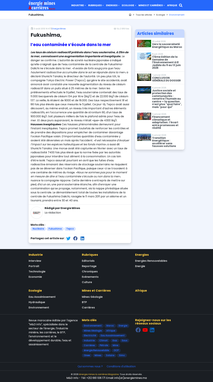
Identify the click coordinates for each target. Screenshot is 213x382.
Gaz (114, 340)
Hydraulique (37, 302)
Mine (115, 345)
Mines (98, 355)
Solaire (110, 355)
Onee (87, 355)
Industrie (77, 5)
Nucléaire (38, 228)
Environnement (39, 307)
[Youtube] (145, 330)
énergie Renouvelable (96, 350)
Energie (140, 266)
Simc (122, 355)
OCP (116, 350)
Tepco (70, 228)
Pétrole (104, 345)
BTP (84, 302)
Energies (111, 5)
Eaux (124, 340)
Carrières (88, 307)
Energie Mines (59, 28)
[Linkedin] (152, 330)
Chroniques (90, 271)
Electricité (90, 335)
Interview (35, 261)
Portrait (34, 266)
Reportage (89, 266)
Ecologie (128, 5)
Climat (103, 340)
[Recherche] (180, 5)
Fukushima (55, 228)
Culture (87, 282)
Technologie (37, 271)
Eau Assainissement (42, 297)
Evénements (90, 277)
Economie (35, 277)
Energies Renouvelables (151, 261)
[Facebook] (138, 330)
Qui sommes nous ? (90, 366)
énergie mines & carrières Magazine (99, 374)
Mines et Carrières (150, 5)
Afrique (172, 5)
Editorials (88, 261)
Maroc (110, 325)
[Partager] (68, 238)
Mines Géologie (92, 297)
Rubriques (95, 5)
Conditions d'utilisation (121, 366)
